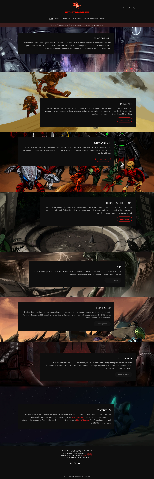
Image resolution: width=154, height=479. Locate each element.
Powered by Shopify (84, 476)
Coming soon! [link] (113, 280)
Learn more (124, 120)
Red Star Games (73, 476)
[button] (124, 8)
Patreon (89, 454)
